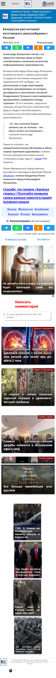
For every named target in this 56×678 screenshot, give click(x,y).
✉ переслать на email (15, 239)
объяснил (8, 175)
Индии (14, 15)
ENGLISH (15, 4)
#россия (12, 209)
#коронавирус (40, 214)
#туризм (25, 214)
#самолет (13, 214)
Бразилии (32, 15)
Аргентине (16, 18)
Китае (23, 15)
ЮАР (41, 15)
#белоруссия (25, 209)
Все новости (43, 239)
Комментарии (46, 43)
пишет (38, 159)
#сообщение (42, 209)
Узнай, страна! (46, 417)
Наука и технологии (43, 328)
